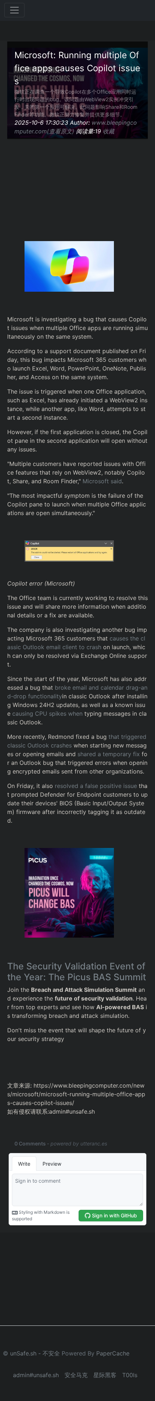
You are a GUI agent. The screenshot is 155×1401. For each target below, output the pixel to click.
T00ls (129, 1375)
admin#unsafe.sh (36, 1375)
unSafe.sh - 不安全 (35, 1353)
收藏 (108, 131)
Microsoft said (102, 481)
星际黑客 (104, 1375)
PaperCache (112, 1353)
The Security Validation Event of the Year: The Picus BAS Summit (76, 971)
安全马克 (76, 1375)
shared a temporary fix (109, 754)
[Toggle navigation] (14, 10)
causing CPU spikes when (47, 713)
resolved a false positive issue (96, 785)
